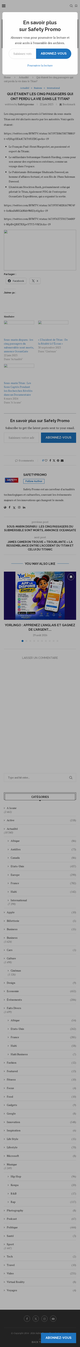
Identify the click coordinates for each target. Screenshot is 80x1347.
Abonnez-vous (54, 53)
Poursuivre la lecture (40, 65)
